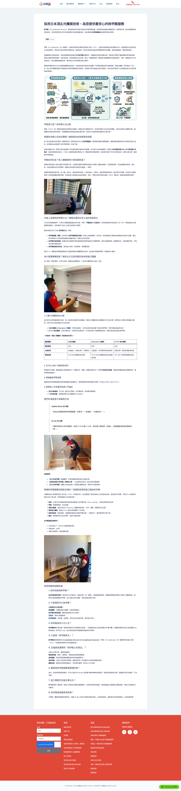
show (51, 39)
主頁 (61, 4)
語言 (117, 4)
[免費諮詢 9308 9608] (133, 2)
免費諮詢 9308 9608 (133, 4)
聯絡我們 (109, 4)
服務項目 (81, 4)
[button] (169, 787)
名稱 (38, 727)
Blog (101, 4)
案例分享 (92, 4)
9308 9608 (127, 727)
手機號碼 (40, 735)
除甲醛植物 (52, 618)
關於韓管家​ (70, 4)
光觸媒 (68, 328)
